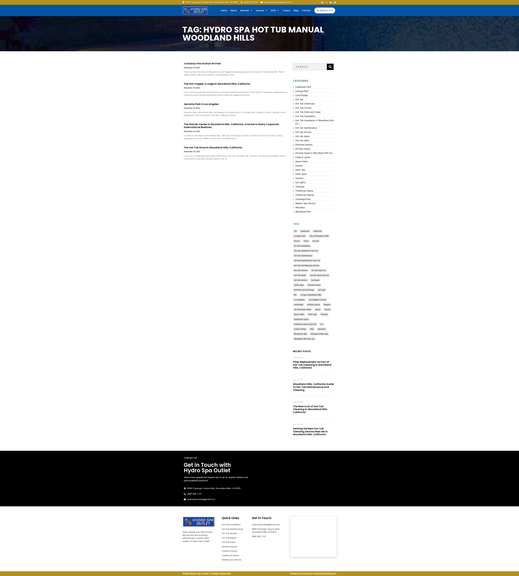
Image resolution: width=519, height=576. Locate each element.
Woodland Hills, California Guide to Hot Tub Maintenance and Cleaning (313, 387)
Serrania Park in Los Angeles (201, 104)
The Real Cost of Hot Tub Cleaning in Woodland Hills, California (310, 409)
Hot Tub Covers (303, 107)
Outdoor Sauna (229, 550)
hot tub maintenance (303, 255)
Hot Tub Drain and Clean (308, 112)
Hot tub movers (303, 132)
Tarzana (299, 178)
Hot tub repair (302, 136)
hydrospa (315, 280)
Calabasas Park (303, 86)
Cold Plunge (301, 95)
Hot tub (299, 99)
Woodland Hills (303, 211)
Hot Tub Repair (229, 537)
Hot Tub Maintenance (232, 529)
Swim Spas (301, 174)
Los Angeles (299, 299)
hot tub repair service (319, 275)
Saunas (299, 165)
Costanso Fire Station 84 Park (202, 63)
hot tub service (300, 280)
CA (295, 231)
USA (312, 329)
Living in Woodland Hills (310, 295)
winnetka (322, 329)
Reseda (327, 304)
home (306, 241)
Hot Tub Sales (228, 542)
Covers (286, 10)
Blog (296, 10)
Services (244, 10)
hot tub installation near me (306, 251)
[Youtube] (330, 2)
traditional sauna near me (305, 324)
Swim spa (300, 169)
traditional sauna (301, 319)
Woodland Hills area (319, 334)
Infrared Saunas (229, 546)
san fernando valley (302, 309)
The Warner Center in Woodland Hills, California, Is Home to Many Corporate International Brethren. (231, 126)
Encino (297, 241)
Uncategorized (302, 199)
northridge (298, 304)
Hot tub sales (302, 140)
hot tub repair (300, 275)
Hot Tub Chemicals (305, 103)
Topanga (299, 186)
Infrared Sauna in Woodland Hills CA (313, 153)
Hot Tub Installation (305, 116)
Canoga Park (302, 91)
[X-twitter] (326, 2)
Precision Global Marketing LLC (320, 573)
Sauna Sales (301, 161)
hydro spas (299, 285)
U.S (321, 324)
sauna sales (299, 314)
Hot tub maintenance (306, 127)
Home (224, 10)
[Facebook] (322, 2)
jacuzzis (321, 290)
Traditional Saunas (304, 195)
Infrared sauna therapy (304, 290)
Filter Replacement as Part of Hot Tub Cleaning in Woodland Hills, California (312, 364)
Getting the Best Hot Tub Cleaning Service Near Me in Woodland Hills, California (310, 431)
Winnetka (300, 207)
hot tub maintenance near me (307, 260)
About (233, 10)
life (295, 295)
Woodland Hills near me (304, 339)
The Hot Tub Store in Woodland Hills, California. (213, 147)
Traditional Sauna (304, 190)
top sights (300, 182)
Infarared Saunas (303, 144)
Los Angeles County (317, 299)
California (317, 231)
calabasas (304, 231)
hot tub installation (302, 246)
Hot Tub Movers (229, 533)
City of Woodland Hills (319, 236)
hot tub (315, 241)
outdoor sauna (302, 157)
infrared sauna (314, 285)
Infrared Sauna (302, 148)
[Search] (330, 67)
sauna (317, 309)
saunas (327, 309)
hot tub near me (319, 270)
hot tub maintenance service (306, 265)
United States (300, 329)
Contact (306, 10)
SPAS (273, 10)
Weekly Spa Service (305, 203)
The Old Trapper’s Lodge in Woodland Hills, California (217, 83)
